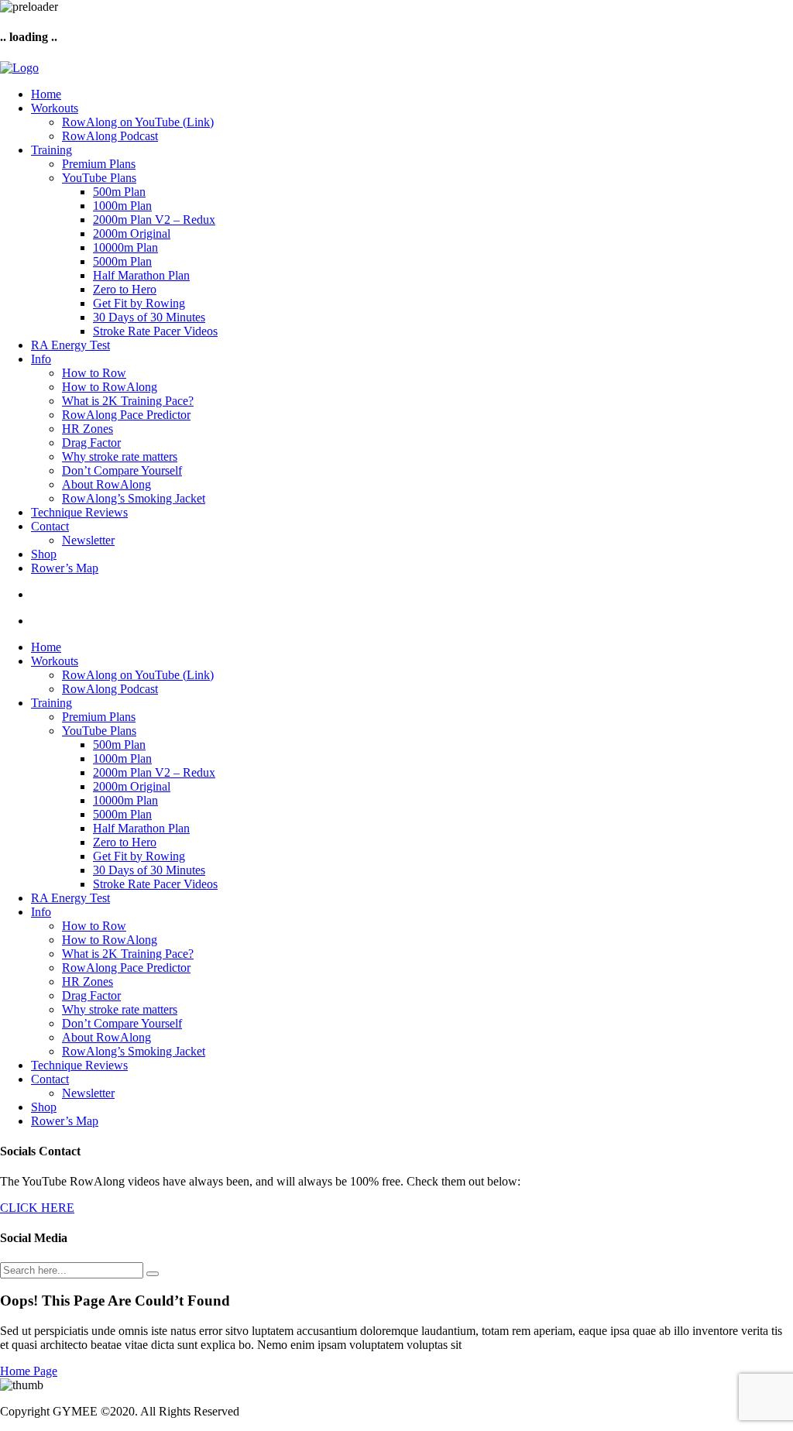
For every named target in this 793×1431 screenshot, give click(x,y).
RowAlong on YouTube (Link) (138, 122)
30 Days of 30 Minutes (149, 317)
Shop (44, 554)
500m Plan (119, 191)
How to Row (94, 372)
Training (51, 149)
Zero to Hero (124, 289)
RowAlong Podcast (110, 135)
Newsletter (88, 540)
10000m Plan (125, 247)
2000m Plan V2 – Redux (154, 219)
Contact (50, 526)
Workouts (54, 108)
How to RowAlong (109, 386)
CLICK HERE (37, 1207)
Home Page (28, 1371)
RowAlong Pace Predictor (126, 414)
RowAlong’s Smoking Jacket (133, 498)
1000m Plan (122, 205)
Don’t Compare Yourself (122, 470)
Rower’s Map (64, 568)
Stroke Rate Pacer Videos (155, 331)
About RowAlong (106, 484)
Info (41, 358)
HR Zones (87, 428)
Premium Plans (99, 163)
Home (46, 94)
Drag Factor (91, 442)
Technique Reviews (79, 512)
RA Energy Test (70, 345)
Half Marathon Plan (141, 275)
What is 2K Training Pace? (128, 400)
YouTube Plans (99, 177)
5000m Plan (122, 261)
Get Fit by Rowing (139, 303)
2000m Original (131, 233)
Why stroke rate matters (119, 456)
